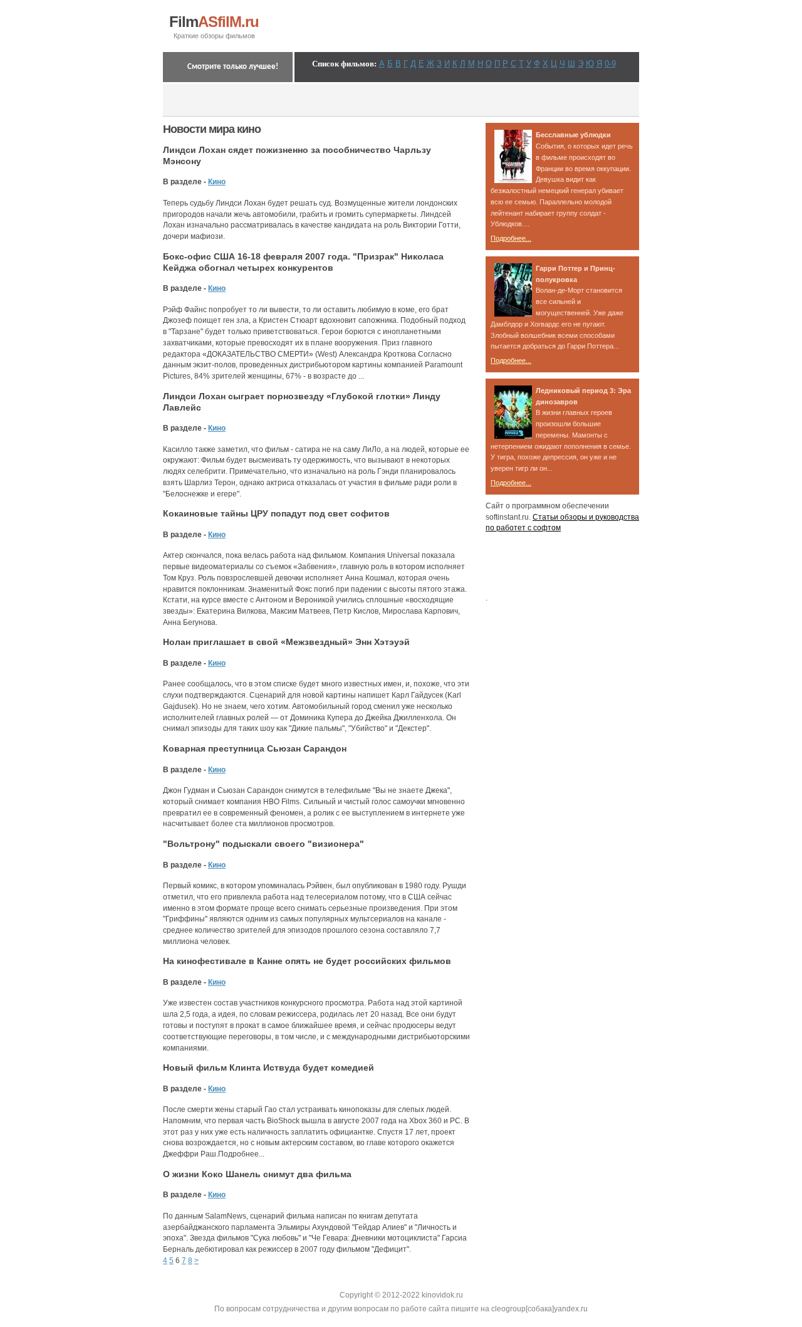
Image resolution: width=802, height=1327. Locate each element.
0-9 (610, 63)
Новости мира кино (212, 129)
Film (214, 22)
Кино (217, 181)
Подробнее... (511, 238)
